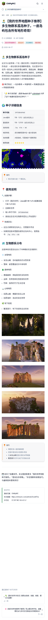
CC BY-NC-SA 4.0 (18, 500)
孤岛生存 (21, 43)
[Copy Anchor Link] (31, 57)
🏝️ (16, 57)
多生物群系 (29, 43)
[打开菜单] (42, 3)
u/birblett (36, 93)
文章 (7, 15)
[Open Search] (37, 3)
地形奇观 (38, 43)
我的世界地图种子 (10, 43)
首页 (3, 15)
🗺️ (12, 243)
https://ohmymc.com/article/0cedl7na (25, 497)
